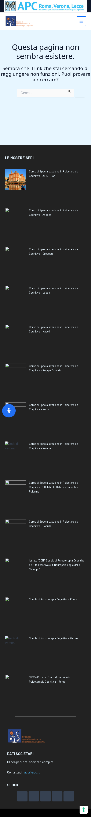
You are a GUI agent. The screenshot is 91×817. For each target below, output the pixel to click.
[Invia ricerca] (69, 91)
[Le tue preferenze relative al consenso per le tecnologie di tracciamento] (84, 810)
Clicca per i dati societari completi (30, 762)
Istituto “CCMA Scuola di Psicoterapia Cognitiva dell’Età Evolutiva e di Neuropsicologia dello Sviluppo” (56, 565)
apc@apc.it (32, 772)
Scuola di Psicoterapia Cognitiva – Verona (53, 638)
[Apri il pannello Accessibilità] (9, 410)
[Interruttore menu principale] (81, 21)
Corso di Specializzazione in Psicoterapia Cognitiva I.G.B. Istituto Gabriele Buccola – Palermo (53, 487)
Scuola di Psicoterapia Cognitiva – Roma (53, 599)
